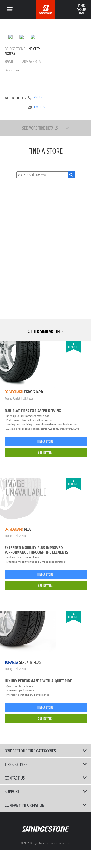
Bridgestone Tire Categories (30, 751)
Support (12, 791)
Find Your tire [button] (81, 9)
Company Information (25, 805)
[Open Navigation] (9, 9)
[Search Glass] (71, 174)
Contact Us (15, 778)
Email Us (39, 107)
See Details (45, 452)
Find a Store (45, 441)
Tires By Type (16, 764)
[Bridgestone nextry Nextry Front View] (21, 37)
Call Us (38, 97)
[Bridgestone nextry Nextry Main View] (10, 37)
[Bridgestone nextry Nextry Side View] (33, 37)
